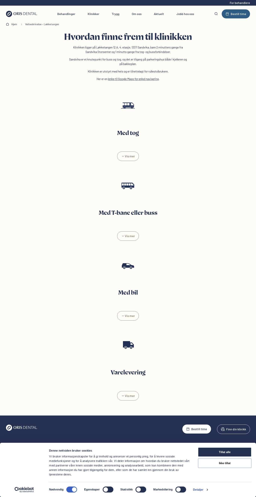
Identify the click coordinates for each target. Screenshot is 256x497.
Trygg (115, 14)
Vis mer (130, 156)
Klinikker (93, 14)
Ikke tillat (225, 463)
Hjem (14, 24)
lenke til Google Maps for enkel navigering (133, 79)
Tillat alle (225, 452)
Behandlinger (66, 14)
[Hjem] (21, 14)
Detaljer (198, 489)
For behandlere (240, 3)
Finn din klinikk (236, 429)
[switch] (108, 489)
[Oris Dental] (21, 429)
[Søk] (216, 14)
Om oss (136, 14)
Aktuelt (159, 14)
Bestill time (238, 14)
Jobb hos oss (185, 14)
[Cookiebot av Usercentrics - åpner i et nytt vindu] (24, 489)
